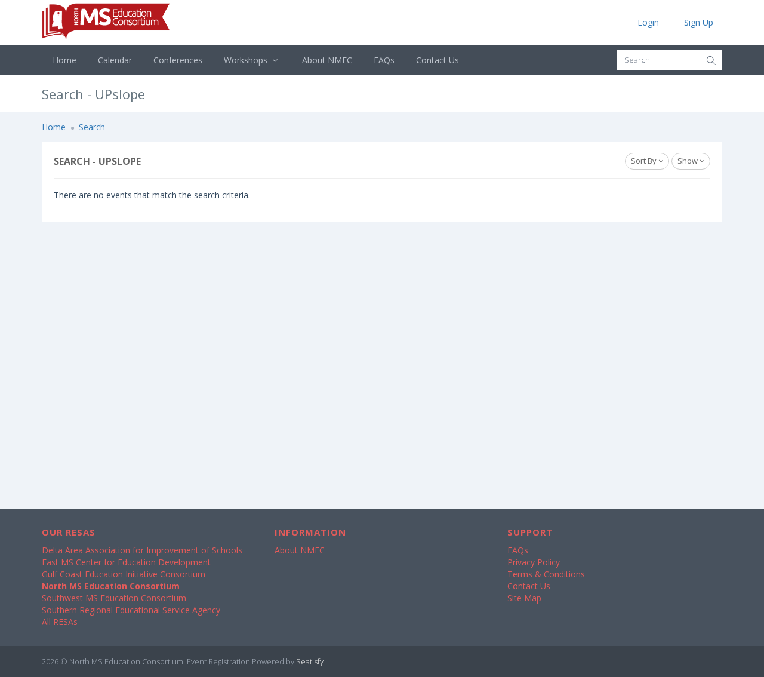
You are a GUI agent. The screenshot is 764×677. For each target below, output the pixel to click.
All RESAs (60, 621)
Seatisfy (310, 661)
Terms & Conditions (546, 574)
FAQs (384, 60)
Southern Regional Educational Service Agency (131, 610)
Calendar (115, 60)
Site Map (524, 598)
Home (64, 60)
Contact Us (437, 60)
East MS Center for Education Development (126, 562)
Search (92, 127)
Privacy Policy (533, 562)
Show (688, 160)
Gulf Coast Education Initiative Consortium (123, 574)
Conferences (177, 60)
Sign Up (698, 22)
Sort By (644, 160)
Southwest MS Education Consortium (114, 598)
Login (648, 22)
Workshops (247, 60)
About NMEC (327, 60)
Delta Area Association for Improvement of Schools (142, 550)
